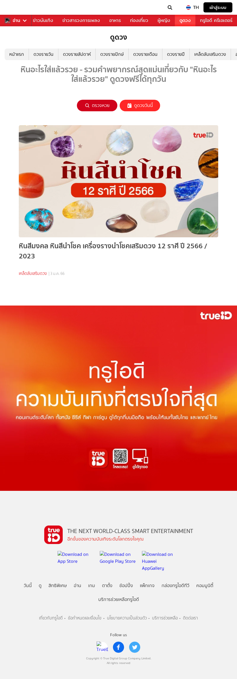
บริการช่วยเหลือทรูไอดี (118, 599)
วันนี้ (28, 585)
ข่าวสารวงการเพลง (81, 20)
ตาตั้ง (107, 585)
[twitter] (134, 647)
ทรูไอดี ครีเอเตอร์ (216, 20)
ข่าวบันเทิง (43, 20)
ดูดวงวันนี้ (143, 105)
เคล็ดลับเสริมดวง (210, 54)
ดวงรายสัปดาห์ (77, 54)
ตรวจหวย (101, 105)
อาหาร (115, 20)
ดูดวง (185, 20)
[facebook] (118, 647)
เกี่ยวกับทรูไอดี (51, 618)
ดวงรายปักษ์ (112, 54)
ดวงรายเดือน (145, 54)
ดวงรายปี (176, 54)
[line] (102, 647)
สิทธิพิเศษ (58, 585)
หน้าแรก (16, 54)
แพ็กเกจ (147, 585)
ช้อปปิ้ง (126, 585)
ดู (40, 585)
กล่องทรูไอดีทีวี (175, 585)
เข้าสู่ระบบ (218, 7)
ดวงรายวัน (43, 54)
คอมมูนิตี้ (204, 585)
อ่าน (16, 20)
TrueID (16, 7)
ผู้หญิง (164, 20)
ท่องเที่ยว (139, 20)
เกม (91, 585)
